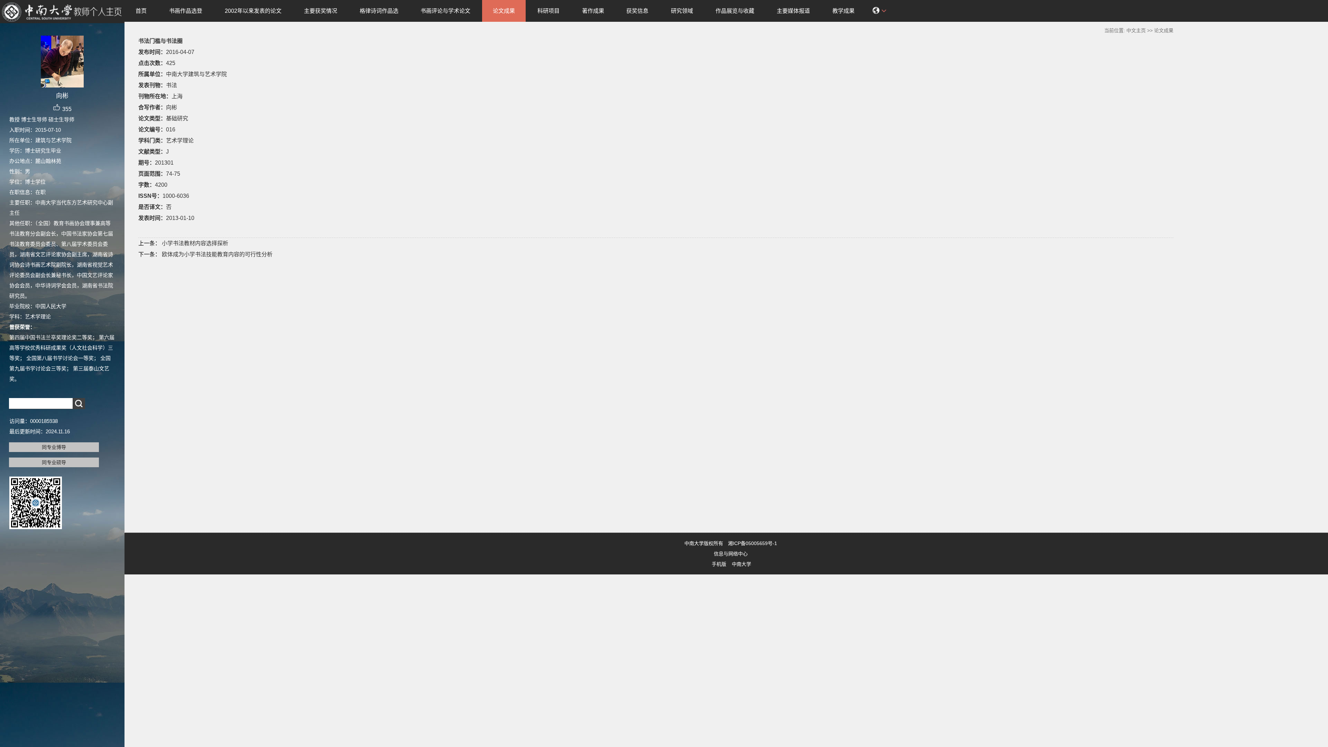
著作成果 (593, 11)
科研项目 (548, 11)
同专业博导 (54, 447)
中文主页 (1136, 30)
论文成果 (504, 11)
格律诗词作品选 (379, 11)
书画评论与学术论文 (445, 11)
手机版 (719, 564)
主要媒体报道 (793, 11)
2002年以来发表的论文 (253, 11)
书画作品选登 (185, 11)
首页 (141, 11)
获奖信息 (637, 11)
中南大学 (741, 564)
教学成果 (843, 11)
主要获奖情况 (320, 11)
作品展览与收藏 (735, 11)
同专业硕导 (54, 462)
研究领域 (682, 11)
